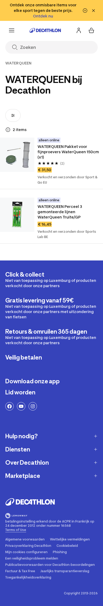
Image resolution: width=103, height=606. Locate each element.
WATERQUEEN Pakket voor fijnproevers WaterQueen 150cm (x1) (68, 151)
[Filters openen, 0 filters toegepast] (13, 115)
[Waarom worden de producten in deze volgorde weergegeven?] (8, 129)
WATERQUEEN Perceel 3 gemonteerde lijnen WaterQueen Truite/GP (60, 211)
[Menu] (11, 30)
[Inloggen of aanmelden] (78, 30)
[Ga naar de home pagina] (45, 30)
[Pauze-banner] (85, 10)
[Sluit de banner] (93, 10)
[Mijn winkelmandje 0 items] (91, 30)
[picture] (17, 155)
